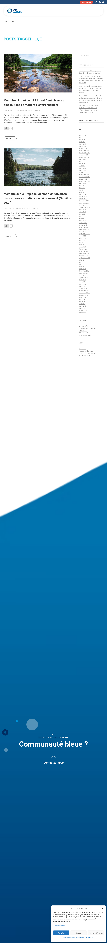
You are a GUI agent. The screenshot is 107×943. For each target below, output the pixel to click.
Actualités (83, 326)
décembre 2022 (84, 227)
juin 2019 (82, 299)
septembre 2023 (84, 207)
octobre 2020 (83, 275)
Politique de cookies (69, 938)
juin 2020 (82, 282)
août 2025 (82, 159)
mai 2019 (82, 302)
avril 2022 (82, 245)
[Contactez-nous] (53, 756)
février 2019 (83, 308)
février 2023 (83, 223)
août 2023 (82, 210)
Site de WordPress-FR (86, 355)
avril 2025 (82, 166)
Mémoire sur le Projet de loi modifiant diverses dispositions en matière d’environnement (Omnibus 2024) (38, 198)
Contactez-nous (53, 763)
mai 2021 (82, 264)
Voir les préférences (96, 933)
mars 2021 (82, 269)
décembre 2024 (84, 175)
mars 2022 (82, 247)
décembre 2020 (84, 271)
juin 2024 (82, 188)
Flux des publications (86, 351)
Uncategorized (85, 335)
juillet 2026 (82, 135)
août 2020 (82, 280)
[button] (103, 908)
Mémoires (36, 110)
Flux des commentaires (87, 353)
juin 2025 (82, 161)
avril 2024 (82, 192)
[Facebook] (96, 2)
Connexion (82, 349)
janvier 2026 (83, 148)
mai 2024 (82, 190)
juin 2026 (82, 137)
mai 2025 (82, 164)
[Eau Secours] (14, 10)
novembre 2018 (84, 313)
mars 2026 (82, 144)
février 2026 (83, 146)
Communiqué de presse (88, 328)
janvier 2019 (83, 310)
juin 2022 (82, 240)
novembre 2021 (84, 253)
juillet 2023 (82, 212)
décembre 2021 (84, 251)
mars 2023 (82, 221)
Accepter (61, 933)
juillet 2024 (82, 186)
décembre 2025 (84, 151)
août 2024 (82, 183)
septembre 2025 (84, 157)
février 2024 (83, 196)
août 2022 (82, 236)
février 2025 (83, 170)
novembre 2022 (84, 229)
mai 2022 (82, 242)
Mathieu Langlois (24, 110)
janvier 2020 (83, 288)
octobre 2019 (83, 295)
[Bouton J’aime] (6, 128)
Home (6, 22)
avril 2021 (82, 267)
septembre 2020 (84, 277)
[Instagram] (99, 2)
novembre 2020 (84, 273)
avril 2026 (82, 142)
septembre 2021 (84, 258)
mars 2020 (82, 284)
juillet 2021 (82, 260)
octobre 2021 (83, 256)
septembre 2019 (84, 297)
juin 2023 (82, 214)
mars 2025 (82, 168)
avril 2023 (82, 218)
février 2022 (83, 249)
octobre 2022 (83, 232)
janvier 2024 (83, 199)
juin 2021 (82, 262)
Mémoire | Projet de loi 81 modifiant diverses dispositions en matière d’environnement (34, 102)
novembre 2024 (84, 177)
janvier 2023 (83, 225)
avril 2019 (82, 304)
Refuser (78, 933)
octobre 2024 (83, 179)
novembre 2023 (84, 203)
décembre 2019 (84, 291)
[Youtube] (103, 2)
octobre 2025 (83, 155)
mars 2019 (82, 306)
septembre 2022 (84, 234)
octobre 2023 (83, 205)
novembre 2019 (84, 293)
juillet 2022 (82, 238)
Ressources (83, 333)
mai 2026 (82, 140)
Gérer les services (59, 926)
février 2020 (83, 286)
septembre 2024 (84, 181)
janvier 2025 (83, 172)
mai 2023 (82, 216)
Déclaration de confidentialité (84, 938)
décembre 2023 (84, 201)
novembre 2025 (84, 153)
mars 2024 (82, 194)
